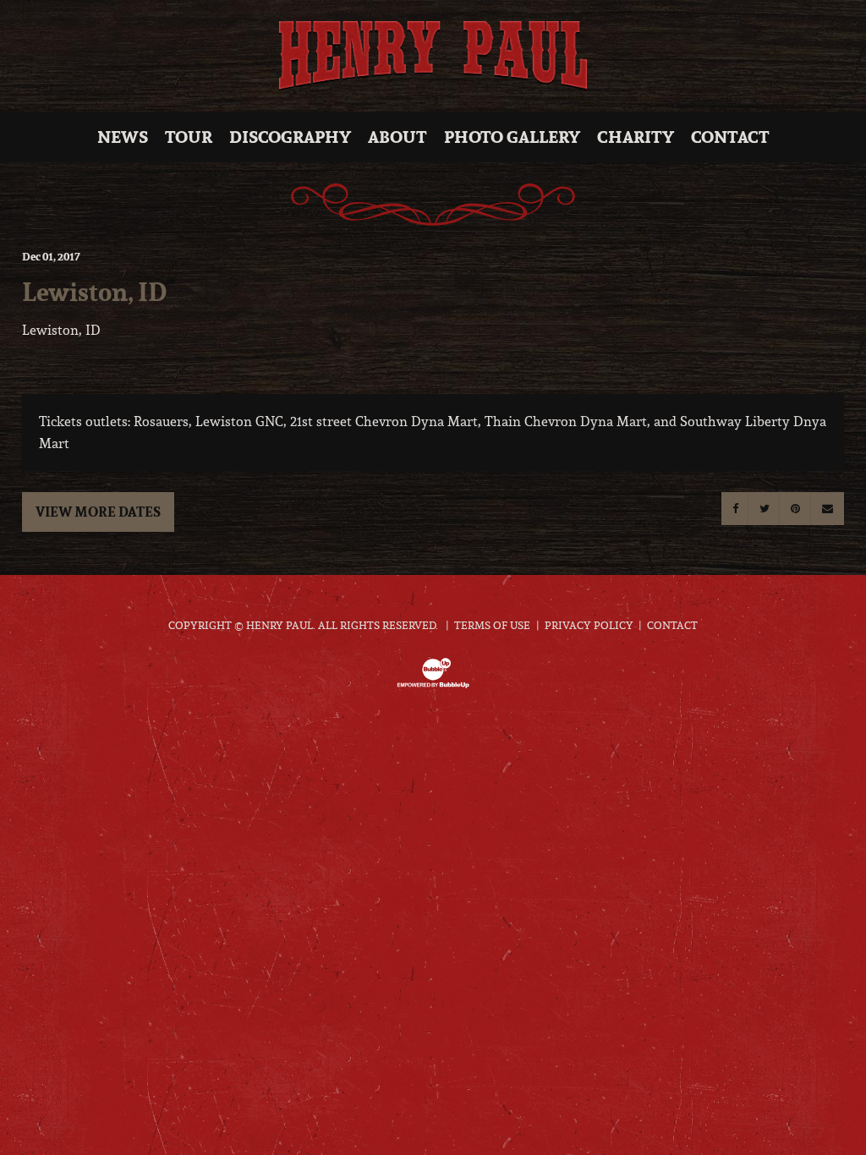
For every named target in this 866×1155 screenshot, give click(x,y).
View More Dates (98, 511)
